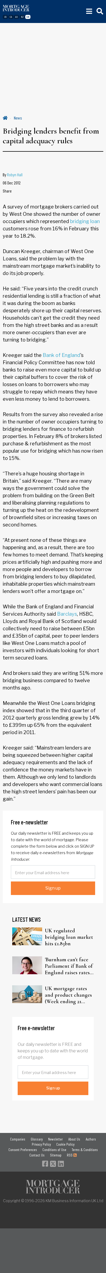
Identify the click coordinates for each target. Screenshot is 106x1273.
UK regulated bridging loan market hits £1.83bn (69, 937)
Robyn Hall (15, 174)
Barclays (67, 614)
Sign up (53, 888)
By (13, 174)
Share (7, 190)
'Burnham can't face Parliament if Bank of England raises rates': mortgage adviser (69, 966)
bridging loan (85, 221)
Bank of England (61, 355)
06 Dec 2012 (12, 182)
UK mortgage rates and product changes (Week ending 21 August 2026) (68, 995)
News (18, 117)
